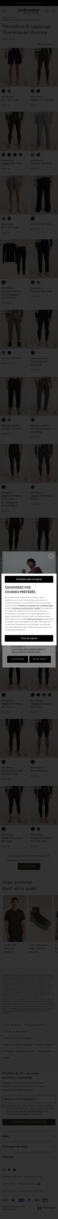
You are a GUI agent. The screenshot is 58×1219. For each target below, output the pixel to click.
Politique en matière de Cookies (26, 608)
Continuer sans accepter (29, 579)
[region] (29, 610)
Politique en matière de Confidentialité (35, 606)
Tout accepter (29, 638)
